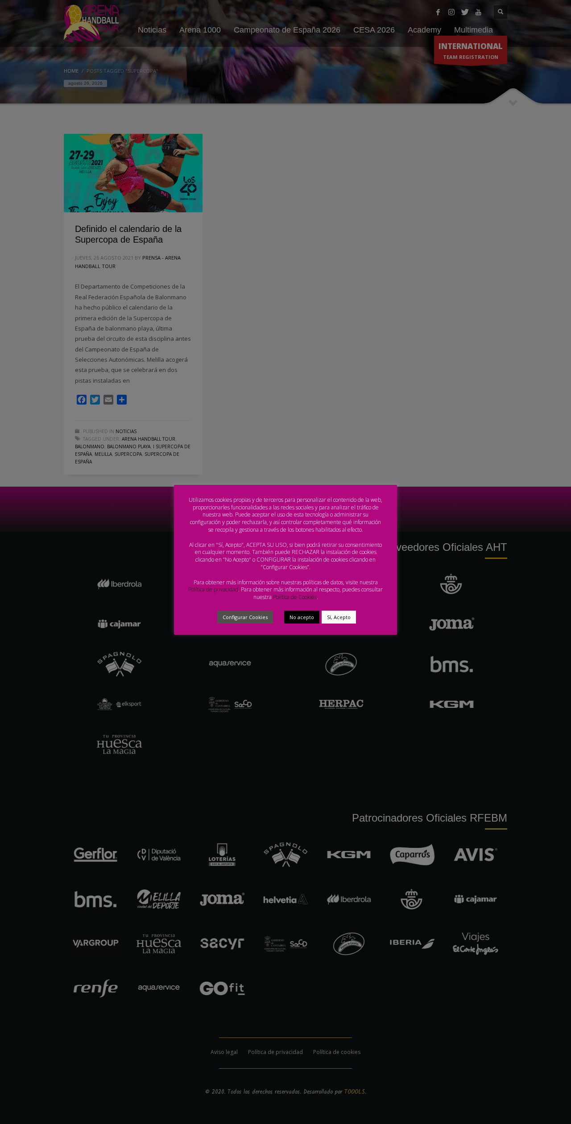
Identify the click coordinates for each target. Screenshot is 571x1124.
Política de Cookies (295, 597)
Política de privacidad (213, 589)
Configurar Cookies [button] (245, 617)
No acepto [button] (302, 617)
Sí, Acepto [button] (339, 617)
